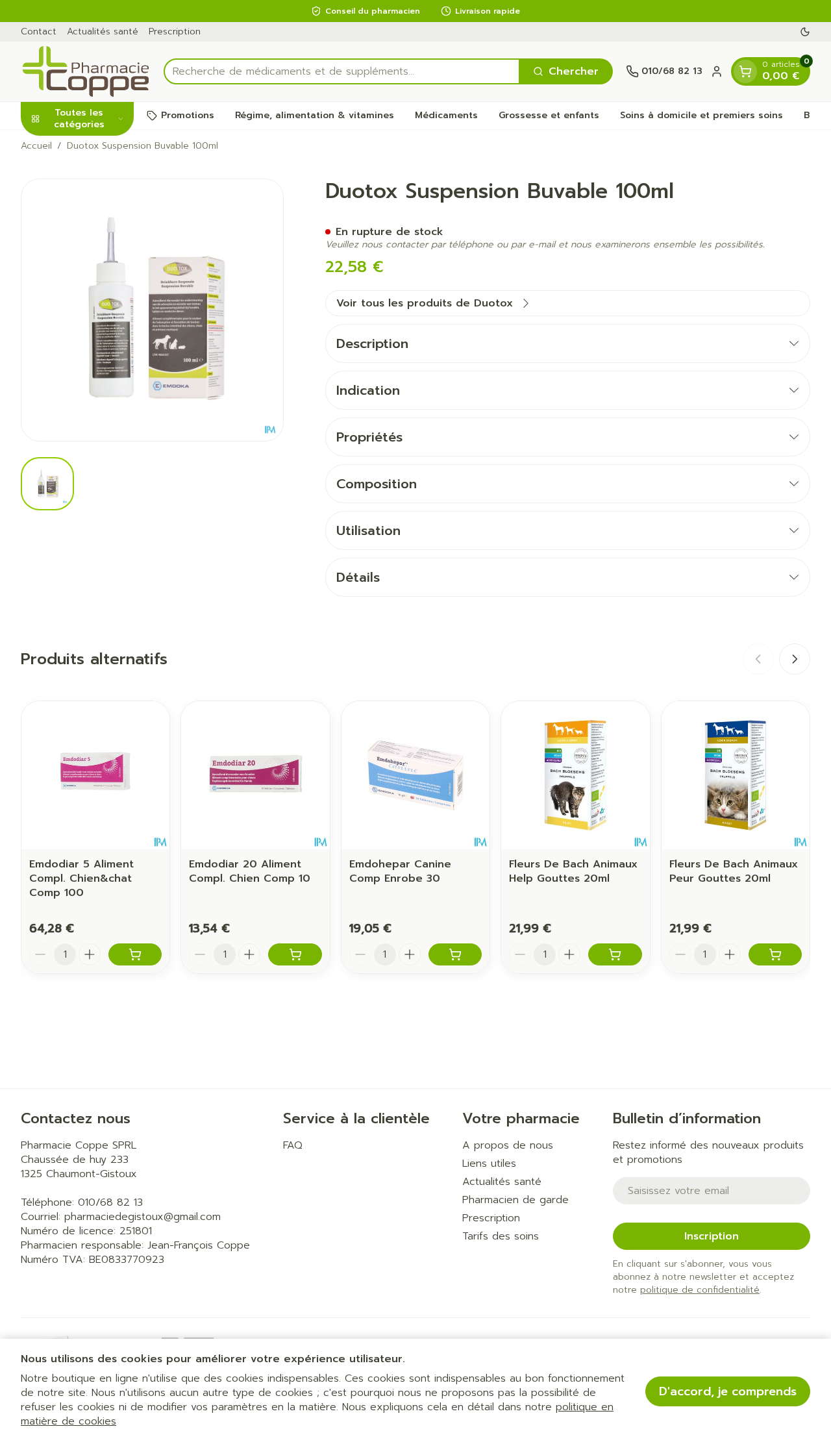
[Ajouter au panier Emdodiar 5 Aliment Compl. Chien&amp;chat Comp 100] (135, 954)
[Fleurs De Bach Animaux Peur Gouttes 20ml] (736, 775)
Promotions (187, 115)
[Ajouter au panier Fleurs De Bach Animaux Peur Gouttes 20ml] (775, 954)
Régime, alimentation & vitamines (314, 115)
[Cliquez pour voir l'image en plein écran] (152, 310)
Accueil (36, 146)
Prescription (175, 31)
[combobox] (342, 71)
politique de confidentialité (700, 1290)
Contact (38, 31)
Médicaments (446, 115)
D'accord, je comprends (728, 1391)
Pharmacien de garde (515, 1200)
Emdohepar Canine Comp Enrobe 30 (400, 871)
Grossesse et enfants (549, 115)
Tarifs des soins (500, 1236)
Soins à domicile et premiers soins (701, 115)
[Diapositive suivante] (794, 659)
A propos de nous (507, 1145)
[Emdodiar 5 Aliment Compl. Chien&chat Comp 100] (95, 775)
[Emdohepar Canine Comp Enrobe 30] (415, 775)
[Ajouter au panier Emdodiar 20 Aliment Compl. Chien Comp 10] (294, 954)
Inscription (711, 1236)
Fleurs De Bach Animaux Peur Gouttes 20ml (733, 871)
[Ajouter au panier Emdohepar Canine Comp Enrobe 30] (455, 954)
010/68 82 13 (110, 1202)
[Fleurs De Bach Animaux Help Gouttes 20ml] (575, 775)
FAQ (293, 1145)
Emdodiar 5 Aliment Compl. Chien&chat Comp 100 (81, 878)
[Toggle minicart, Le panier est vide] (745, 71)
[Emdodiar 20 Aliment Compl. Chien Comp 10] (255, 775)
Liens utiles (489, 1163)
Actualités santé (102, 31)
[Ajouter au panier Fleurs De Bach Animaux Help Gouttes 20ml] (614, 954)
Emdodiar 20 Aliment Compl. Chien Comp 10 (249, 871)
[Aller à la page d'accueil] (86, 71)
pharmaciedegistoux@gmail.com (142, 1217)
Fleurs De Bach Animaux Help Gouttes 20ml (573, 871)
